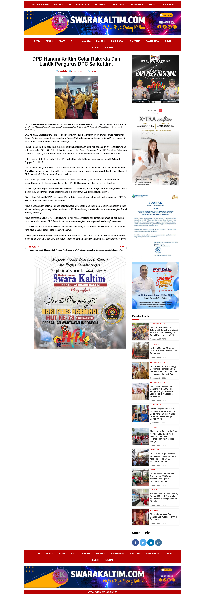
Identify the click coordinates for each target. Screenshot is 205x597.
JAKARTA (86, 41)
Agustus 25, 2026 (159, 339)
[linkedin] (150, 542)
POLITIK (153, 4)
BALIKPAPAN (117, 41)
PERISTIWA (154, 344)
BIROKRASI (168, 4)
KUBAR (168, 41)
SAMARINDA (152, 41)
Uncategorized (155, 470)
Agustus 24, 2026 (159, 357)
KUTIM (36, 41)
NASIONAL (100, 4)
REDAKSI (58, 4)
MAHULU (101, 41)
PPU (73, 41)
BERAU (49, 41)
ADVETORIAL (118, 4)
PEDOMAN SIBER (40, 4)
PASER (62, 41)
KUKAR (95, 47)
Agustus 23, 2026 (159, 445)
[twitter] (143, 542)
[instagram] (158, 542)
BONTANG (135, 41)
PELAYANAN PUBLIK (79, 4)
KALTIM (109, 47)
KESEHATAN (137, 4)
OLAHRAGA (154, 450)
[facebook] (135, 542)
